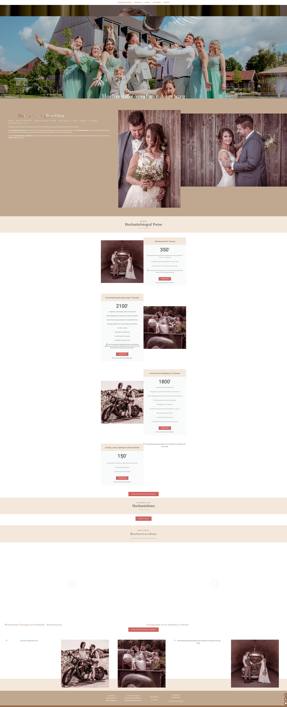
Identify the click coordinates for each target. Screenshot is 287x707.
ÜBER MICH (137, 2)
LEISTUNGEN (157, 2)
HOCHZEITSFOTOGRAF (124, 2)
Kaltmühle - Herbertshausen (48, 625)
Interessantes (154, 697)
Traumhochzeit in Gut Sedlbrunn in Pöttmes (167, 625)
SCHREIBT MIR (165, 278)
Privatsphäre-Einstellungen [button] (175, 701)
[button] (72, 584)
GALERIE (147, 2)
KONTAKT (167, 2)
